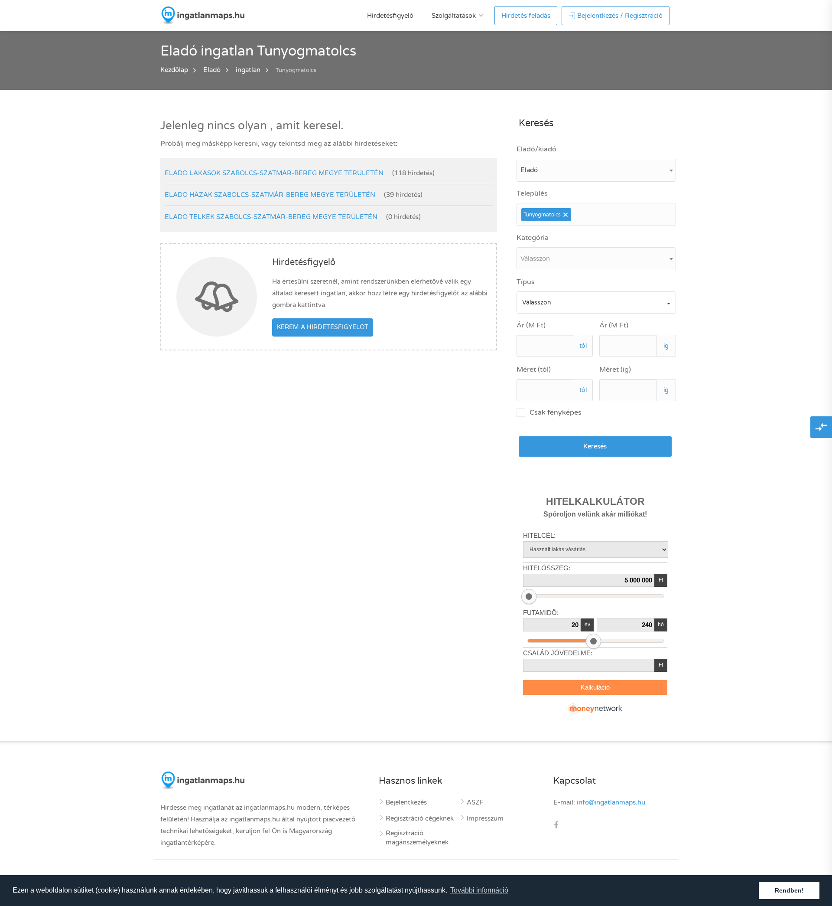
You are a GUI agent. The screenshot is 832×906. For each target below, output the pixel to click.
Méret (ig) (615, 369)
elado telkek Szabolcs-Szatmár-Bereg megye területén (271, 217)
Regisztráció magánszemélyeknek (417, 837)
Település (532, 193)
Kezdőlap (174, 70)
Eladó (212, 70)
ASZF (475, 802)
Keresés (595, 446)
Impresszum (485, 818)
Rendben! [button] (789, 890)
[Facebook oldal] (556, 825)
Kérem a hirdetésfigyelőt (322, 327)
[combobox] (596, 170)
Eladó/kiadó (536, 149)
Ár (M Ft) (531, 325)
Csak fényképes (556, 412)
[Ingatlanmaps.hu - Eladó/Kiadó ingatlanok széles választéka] (202, 15)
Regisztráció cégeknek (420, 818)
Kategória (533, 237)
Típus (526, 282)
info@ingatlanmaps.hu (611, 802)
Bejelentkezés (406, 802)
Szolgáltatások (454, 16)
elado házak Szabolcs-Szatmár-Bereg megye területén (270, 195)
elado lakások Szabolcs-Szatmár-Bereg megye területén (274, 173)
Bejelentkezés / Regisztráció (620, 16)
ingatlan (248, 70)
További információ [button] (479, 890)
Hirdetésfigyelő (390, 16)
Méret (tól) (534, 369)
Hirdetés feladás (525, 16)
